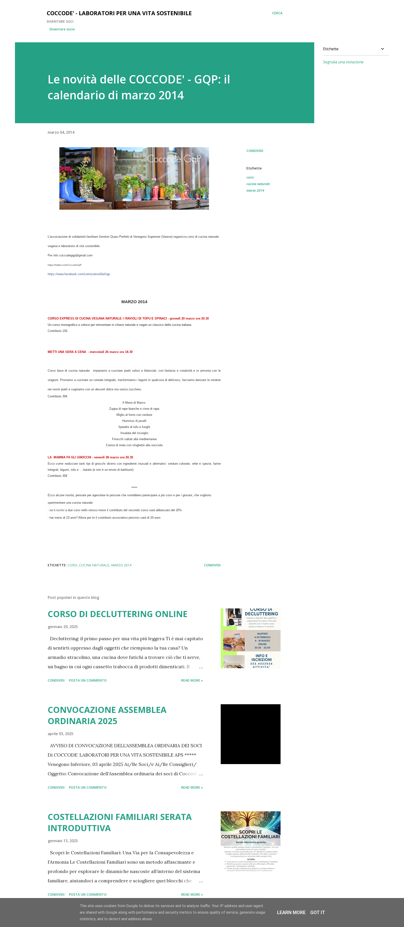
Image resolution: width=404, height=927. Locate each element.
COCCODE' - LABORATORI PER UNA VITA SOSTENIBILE (119, 13)
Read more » (192, 680)
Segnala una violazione (343, 62)
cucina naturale (258, 184)
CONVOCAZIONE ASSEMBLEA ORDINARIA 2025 (107, 715)
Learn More (291, 912)
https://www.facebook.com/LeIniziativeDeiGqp (79, 274)
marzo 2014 (255, 190)
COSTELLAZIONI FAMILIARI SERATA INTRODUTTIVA (120, 822)
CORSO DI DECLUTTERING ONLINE (118, 614)
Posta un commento (88, 680)
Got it (317, 912)
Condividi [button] (254, 150)
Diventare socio (62, 29)
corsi (250, 177)
